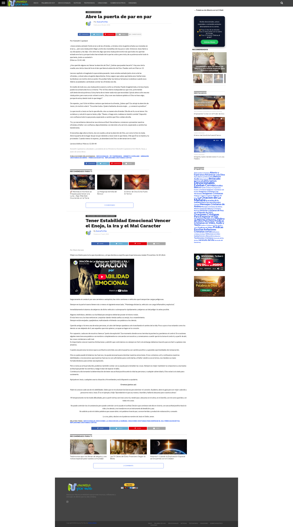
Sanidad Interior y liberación (203, 236)
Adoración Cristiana (201, 173)
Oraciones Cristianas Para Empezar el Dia (146, 421)
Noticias (77, 3)
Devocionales (64, 3)
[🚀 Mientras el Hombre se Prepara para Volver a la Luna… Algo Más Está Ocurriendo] (82, 189)
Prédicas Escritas (96, 158)
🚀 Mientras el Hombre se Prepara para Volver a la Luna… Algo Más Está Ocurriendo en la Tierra (81, 195)
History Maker (92, 523)
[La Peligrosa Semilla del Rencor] (109, 189)
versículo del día (206, 240)
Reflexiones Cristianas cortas (118, 158)
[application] (209, 262)
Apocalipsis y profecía (201, 177)
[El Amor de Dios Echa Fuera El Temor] (136, 189)
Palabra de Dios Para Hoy (209, 219)
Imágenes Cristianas (212, 193)
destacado (214, 178)
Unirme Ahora (209, 42)
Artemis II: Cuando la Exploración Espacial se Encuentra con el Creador (167, 457)
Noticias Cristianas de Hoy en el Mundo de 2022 (209, 211)
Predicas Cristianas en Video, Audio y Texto (209, 222)
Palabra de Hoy (48, 3)
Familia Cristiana (206, 187)
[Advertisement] (201, 499)
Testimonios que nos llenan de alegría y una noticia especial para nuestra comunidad (88, 457)
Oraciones (102, 3)
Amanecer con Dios (215, 174)
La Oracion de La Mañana (116, 421)
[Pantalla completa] (222, 268)
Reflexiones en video (213, 234)
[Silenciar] (218, 268)
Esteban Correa (204, 185)
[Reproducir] (197, 268)
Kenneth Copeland (131, 156)
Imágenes (133, 3)
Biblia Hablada (204, 179)
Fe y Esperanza (116, 156)
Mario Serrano (207, 202)
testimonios (216, 236)
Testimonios (89, 3)
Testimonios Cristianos (204, 238)
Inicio (36, 3)
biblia (211, 177)
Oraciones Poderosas (204, 218)
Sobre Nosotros (117, 3)
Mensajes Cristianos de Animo (209, 205)
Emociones (100, 421)
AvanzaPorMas (102, 22)
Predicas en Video (205, 227)
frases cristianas (200, 190)
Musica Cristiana (214, 209)
